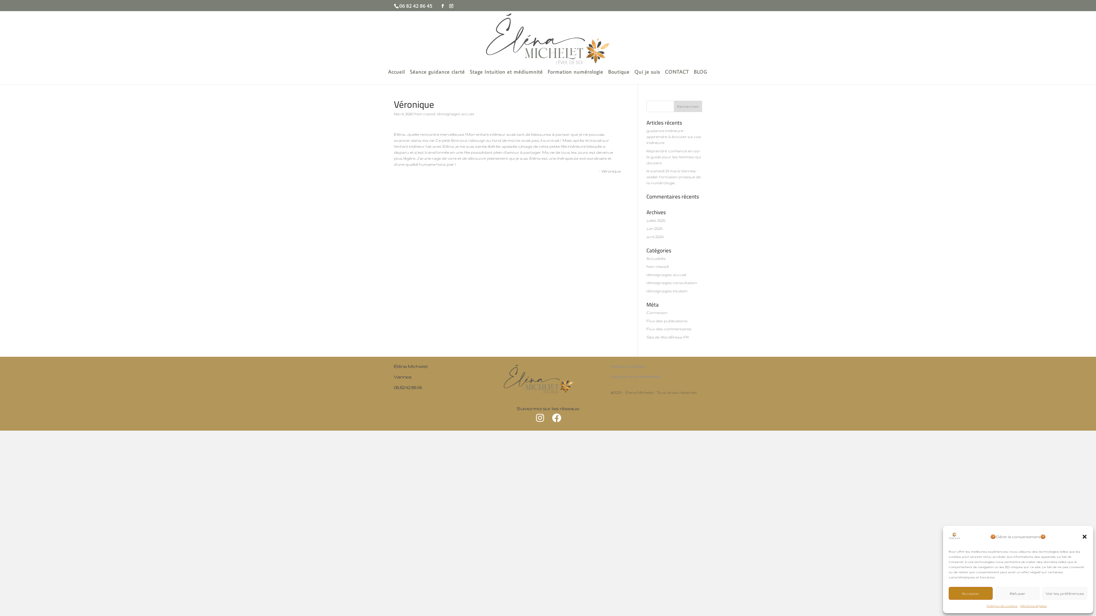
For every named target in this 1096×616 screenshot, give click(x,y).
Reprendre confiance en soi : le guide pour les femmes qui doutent (673, 157)
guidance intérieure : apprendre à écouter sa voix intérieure (673, 137)
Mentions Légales (628, 366)
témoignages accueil (455, 114)
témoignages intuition (667, 291)
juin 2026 (654, 228)
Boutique (619, 72)
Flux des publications (667, 321)
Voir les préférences (1064, 593)
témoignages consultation (671, 283)
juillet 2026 (656, 220)
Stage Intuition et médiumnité (506, 72)
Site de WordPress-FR (667, 337)
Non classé (425, 114)
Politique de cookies (1002, 605)
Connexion (657, 313)
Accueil (396, 72)
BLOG (700, 72)
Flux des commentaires (669, 329)
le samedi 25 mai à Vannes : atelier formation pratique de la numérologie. (673, 177)
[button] (1084, 537)
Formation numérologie (575, 72)
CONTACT (677, 72)
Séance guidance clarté (437, 72)
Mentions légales (1033, 605)
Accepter (971, 593)
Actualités (656, 258)
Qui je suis (647, 72)
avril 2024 (655, 237)
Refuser (1017, 593)
